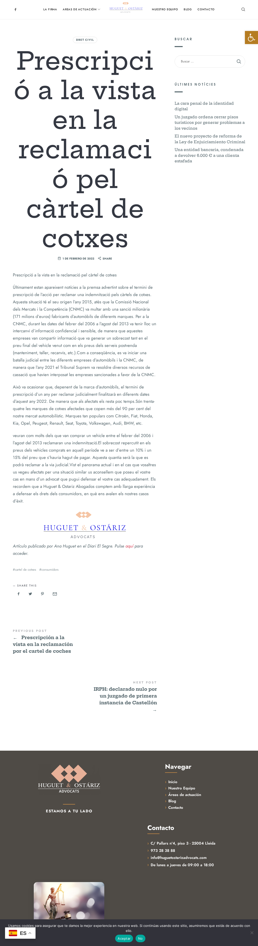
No (140, 938)
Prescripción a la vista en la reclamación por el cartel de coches (85, 642)
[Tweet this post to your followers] (30, 594)
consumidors (49, 569)
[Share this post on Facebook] (18, 594)
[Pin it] (42, 594)
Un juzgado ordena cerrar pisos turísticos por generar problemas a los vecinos (210, 122)
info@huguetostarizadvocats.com (179, 857)
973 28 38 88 (163, 850)
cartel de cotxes (25, 569)
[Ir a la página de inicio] (69, 779)
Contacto (175, 807)
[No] (251, 932)
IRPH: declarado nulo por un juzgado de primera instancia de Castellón (85, 697)
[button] (251, 37)
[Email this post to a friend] (54, 594)
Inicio (172, 781)
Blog (172, 801)
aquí (130, 546)
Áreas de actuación (184, 794)
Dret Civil (85, 40)
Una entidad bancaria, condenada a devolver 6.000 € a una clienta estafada (209, 155)
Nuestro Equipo (181, 788)
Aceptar (124, 938)
